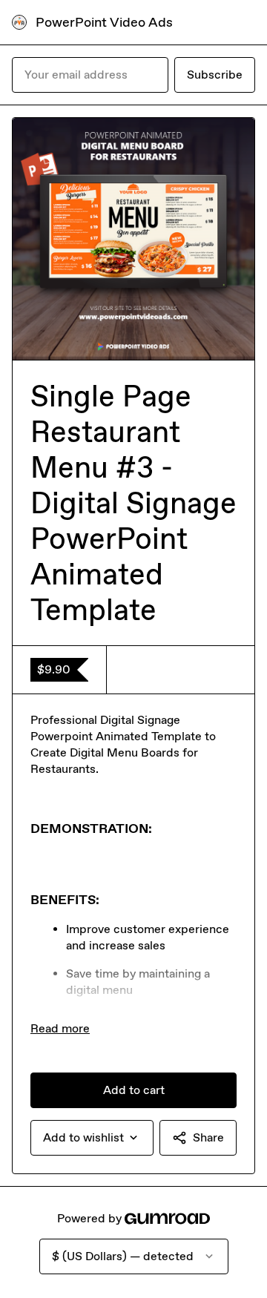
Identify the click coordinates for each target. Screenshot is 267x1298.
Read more (60, 1028)
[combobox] (92, 1138)
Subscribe (215, 74)
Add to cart (134, 1090)
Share (208, 1137)
